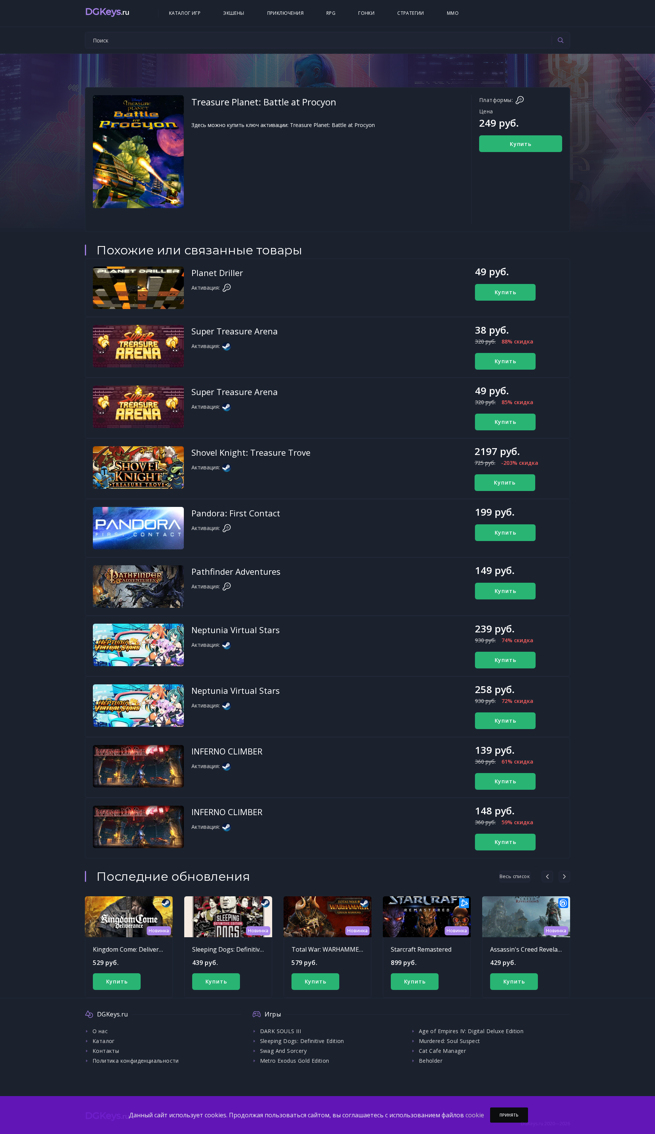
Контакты (105, 1050)
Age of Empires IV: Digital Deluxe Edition (471, 1031)
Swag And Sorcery (283, 1050)
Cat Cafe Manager (442, 1050)
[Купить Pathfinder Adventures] (138, 586)
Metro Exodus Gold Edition (294, 1060)
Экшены (233, 13)
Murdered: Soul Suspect (449, 1041)
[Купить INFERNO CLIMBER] (138, 766)
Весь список (515, 876)
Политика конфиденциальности (135, 1060)
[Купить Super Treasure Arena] (138, 346)
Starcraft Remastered (421, 949)
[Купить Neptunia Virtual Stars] (138, 645)
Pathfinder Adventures (235, 571)
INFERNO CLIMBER (226, 751)
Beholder (430, 1060)
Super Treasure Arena (234, 331)
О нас (100, 1031)
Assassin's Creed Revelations (531, 949)
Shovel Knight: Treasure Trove (250, 452)
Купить (520, 143)
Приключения (285, 13)
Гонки (366, 13)
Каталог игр (185, 13)
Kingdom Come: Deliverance (132, 949)
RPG (330, 13)
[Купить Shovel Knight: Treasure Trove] (138, 467)
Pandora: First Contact (235, 513)
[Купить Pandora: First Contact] (138, 528)
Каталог (103, 1041)
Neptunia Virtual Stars (235, 629)
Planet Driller (217, 272)
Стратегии (410, 13)
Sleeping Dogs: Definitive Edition (238, 949)
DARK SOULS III (280, 1031)
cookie (474, 1115)
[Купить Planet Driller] (138, 288)
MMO (453, 13)
